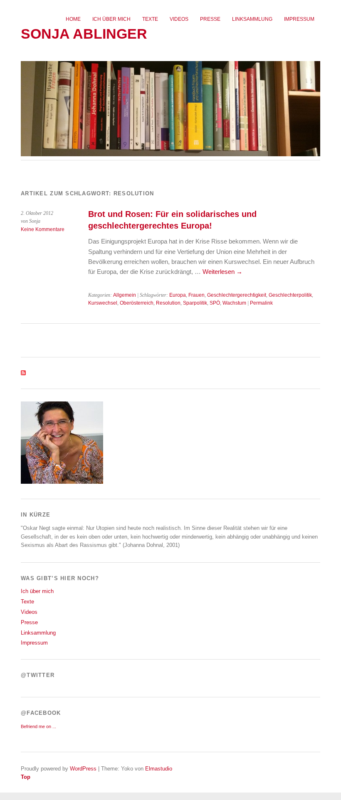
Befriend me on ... (38, 726)
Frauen (196, 295)
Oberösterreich (136, 303)
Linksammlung (252, 19)
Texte (150, 19)
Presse (210, 19)
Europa (177, 295)
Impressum (299, 19)
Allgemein (124, 295)
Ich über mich (111, 19)
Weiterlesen (222, 271)
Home (73, 19)
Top (25, 777)
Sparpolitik (195, 303)
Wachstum (234, 303)
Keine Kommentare (42, 229)
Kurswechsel (102, 303)
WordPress (83, 769)
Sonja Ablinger (84, 34)
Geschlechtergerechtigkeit (236, 295)
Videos (179, 19)
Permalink (261, 303)
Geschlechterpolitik (290, 295)
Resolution (168, 303)
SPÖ (215, 303)
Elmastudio (158, 769)
